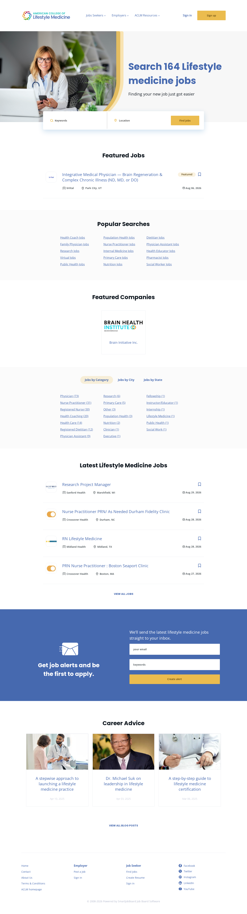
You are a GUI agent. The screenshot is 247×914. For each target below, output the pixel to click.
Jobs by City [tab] (126, 380)
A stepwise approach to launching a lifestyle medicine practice (57, 784)
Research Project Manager (86, 484)
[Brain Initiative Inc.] (123, 332)
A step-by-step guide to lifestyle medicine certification (190, 784)
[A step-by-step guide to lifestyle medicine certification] (190, 752)
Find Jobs (185, 120)
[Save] (199, 174)
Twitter (188, 871)
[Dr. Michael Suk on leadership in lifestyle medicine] (123, 752)
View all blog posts (123, 825)
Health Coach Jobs (72, 238)
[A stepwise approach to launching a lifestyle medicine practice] (57, 752)
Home (24, 865)
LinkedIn (189, 883)
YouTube (189, 889)
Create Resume (135, 877)
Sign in (187, 15)
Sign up (211, 15)
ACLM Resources (146, 15)
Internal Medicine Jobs (118, 251)
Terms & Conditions (33, 883)
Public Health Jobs (72, 264)
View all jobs (123, 594)
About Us (26, 877)
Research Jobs (69, 251)
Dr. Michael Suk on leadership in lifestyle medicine (123, 784)
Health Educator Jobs (160, 251)
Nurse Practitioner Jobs (119, 244)
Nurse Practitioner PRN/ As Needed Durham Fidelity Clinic (116, 511)
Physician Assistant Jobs (162, 244)
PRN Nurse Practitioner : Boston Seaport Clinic (105, 565)
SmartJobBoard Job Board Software (139, 901)
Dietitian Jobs (155, 238)
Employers (119, 15)
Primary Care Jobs (115, 258)
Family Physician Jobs (74, 244)
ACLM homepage (31, 889)
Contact (26, 871)
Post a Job (80, 871)
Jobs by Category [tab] (96, 380)
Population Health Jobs (119, 238)
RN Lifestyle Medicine (82, 538)
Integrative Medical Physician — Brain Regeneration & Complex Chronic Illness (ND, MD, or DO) (112, 177)
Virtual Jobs (68, 258)
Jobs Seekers (94, 15)
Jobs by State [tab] (153, 380)
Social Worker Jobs (159, 264)
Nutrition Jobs (112, 264)
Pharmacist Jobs (157, 258)
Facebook (189, 865)
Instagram (190, 877)
